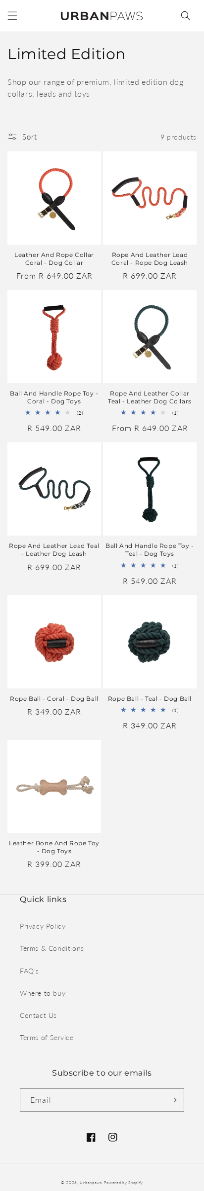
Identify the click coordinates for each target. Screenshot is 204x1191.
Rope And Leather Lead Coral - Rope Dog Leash (149, 258)
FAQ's (29, 971)
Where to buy (42, 993)
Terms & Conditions (52, 948)
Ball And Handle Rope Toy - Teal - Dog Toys (149, 549)
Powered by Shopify (124, 1182)
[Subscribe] (173, 1100)
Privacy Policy (42, 926)
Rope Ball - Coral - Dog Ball (54, 698)
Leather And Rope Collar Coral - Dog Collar (54, 258)
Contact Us (38, 1015)
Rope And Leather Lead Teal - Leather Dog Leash (54, 549)
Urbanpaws (91, 1182)
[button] (12, 16)
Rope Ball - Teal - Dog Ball (150, 698)
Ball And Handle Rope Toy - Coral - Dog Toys (54, 397)
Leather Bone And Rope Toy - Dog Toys (54, 847)
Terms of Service (47, 1037)
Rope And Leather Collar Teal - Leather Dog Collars (150, 397)
